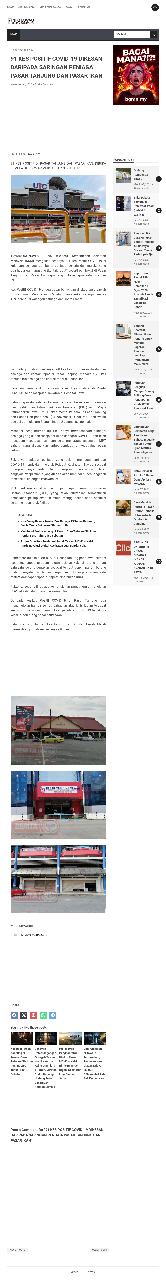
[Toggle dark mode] (155, 7)
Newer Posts (17, 1250)
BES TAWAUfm (36, 935)
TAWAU (70, 7)
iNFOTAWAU (88, 1272)
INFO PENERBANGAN (50, 7)
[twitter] (23, 1015)
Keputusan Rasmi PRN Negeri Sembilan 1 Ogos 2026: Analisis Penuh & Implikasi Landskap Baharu (143, 290)
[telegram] (52, 1015)
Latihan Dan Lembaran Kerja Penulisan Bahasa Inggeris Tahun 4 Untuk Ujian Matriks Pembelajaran (144, 439)
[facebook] (14, 1015)
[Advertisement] (58, 119)
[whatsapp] (43, 1015)
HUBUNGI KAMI (26, 7)
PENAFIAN (84, 7)
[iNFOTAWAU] (22, 20)
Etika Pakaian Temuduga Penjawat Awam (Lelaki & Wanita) (144, 206)
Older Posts (99, 1250)
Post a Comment (44, 84)
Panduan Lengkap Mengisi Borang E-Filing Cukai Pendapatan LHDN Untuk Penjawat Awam (144, 395)
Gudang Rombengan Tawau (141, 174)
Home (10, 7)
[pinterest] (33, 1015)
